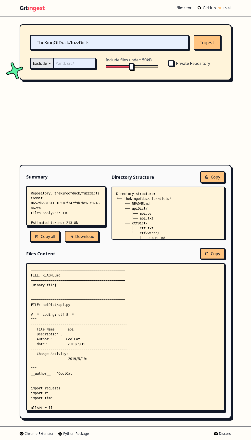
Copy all (48, 236)
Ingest (207, 42)
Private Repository (193, 63)
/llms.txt (183, 8)
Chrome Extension (39, 433)
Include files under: (129, 60)
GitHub (209, 8)
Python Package (76, 433)
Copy (215, 177)
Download (84, 236)
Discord (225, 433)
